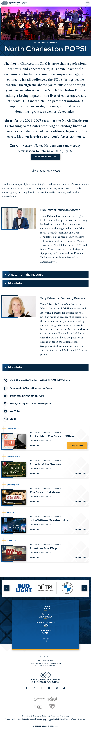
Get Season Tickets (45, 157)
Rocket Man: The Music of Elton (52, 436)
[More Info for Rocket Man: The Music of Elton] (14, 441)
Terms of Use (70, 719)
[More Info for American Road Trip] (14, 553)
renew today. (72, 145)
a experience (45, 726)
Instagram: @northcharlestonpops (30, 403)
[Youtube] (50, 689)
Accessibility (46, 721)
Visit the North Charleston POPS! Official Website (40, 380)
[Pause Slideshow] (76, 583)
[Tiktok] (65, 689)
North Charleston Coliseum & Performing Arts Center (14, 3)
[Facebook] (27, 689)
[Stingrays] (52, 707)
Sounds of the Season (45, 464)
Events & (45, 607)
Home (35, 43)
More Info (35, 445)
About (45, 640)
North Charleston (45, 623)
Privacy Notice (10, 719)
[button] (6, 588)
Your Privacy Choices (44, 719)
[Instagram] (35, 689)
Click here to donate (45, 171)
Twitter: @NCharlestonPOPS (27, 395)
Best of (45, 615)
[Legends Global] (39, 699)
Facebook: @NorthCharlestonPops (31, 388)
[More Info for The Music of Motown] (14, 497)
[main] (45, 285)
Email (13, 418)
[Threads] (58, 689)
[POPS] (52, 699)
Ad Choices (59, 719)
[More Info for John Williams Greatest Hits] (14, 525)
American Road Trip (43, 548)
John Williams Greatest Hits (49, 520)
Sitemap (81, 719)
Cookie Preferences (26, 719)
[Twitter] (43, 689)
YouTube (15, 411)
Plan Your (45, 632)
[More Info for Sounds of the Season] (14, 469)
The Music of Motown (45, 492)
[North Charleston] (38, 707)
